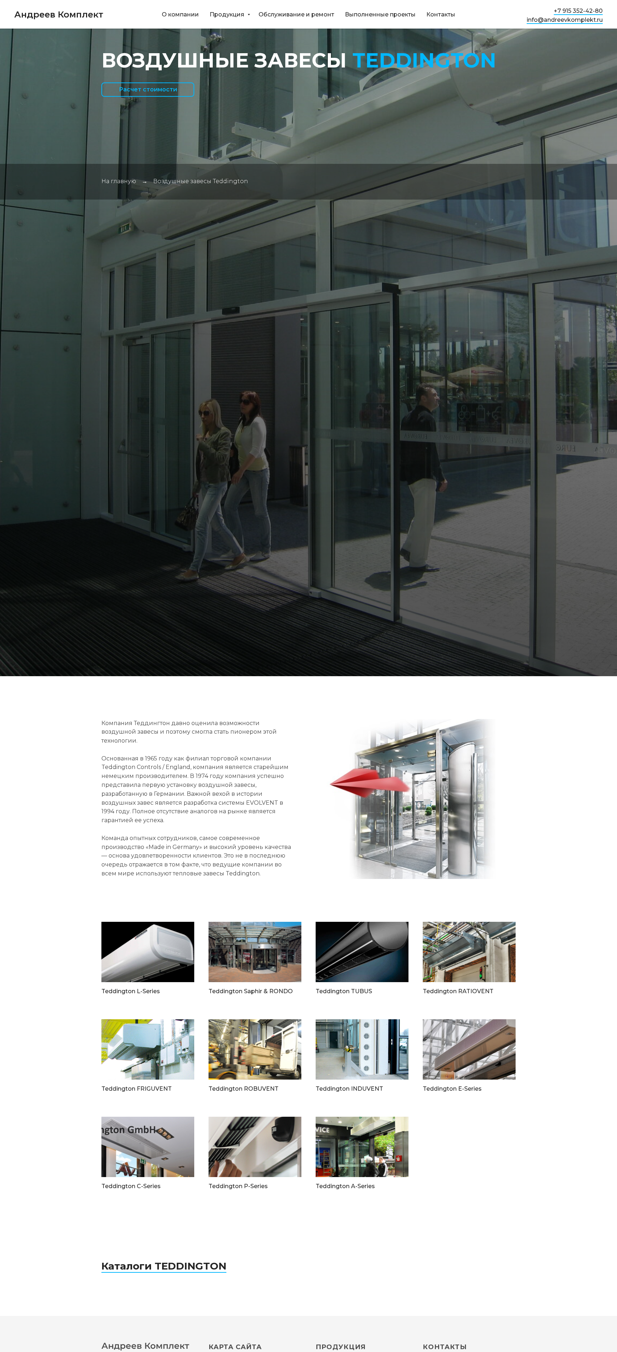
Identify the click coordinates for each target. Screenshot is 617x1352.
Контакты (440, 14)
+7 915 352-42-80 (578, 10)
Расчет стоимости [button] (148, 89)
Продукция (228, 14)
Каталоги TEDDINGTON (163, 1266)
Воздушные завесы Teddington (200, 181)
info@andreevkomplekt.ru (565, 19)
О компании (180, 14)
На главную (118, 181)
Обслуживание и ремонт (296, 14)
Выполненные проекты (380, 14)
